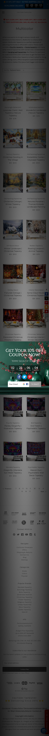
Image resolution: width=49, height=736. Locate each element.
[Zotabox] (47, 392)
